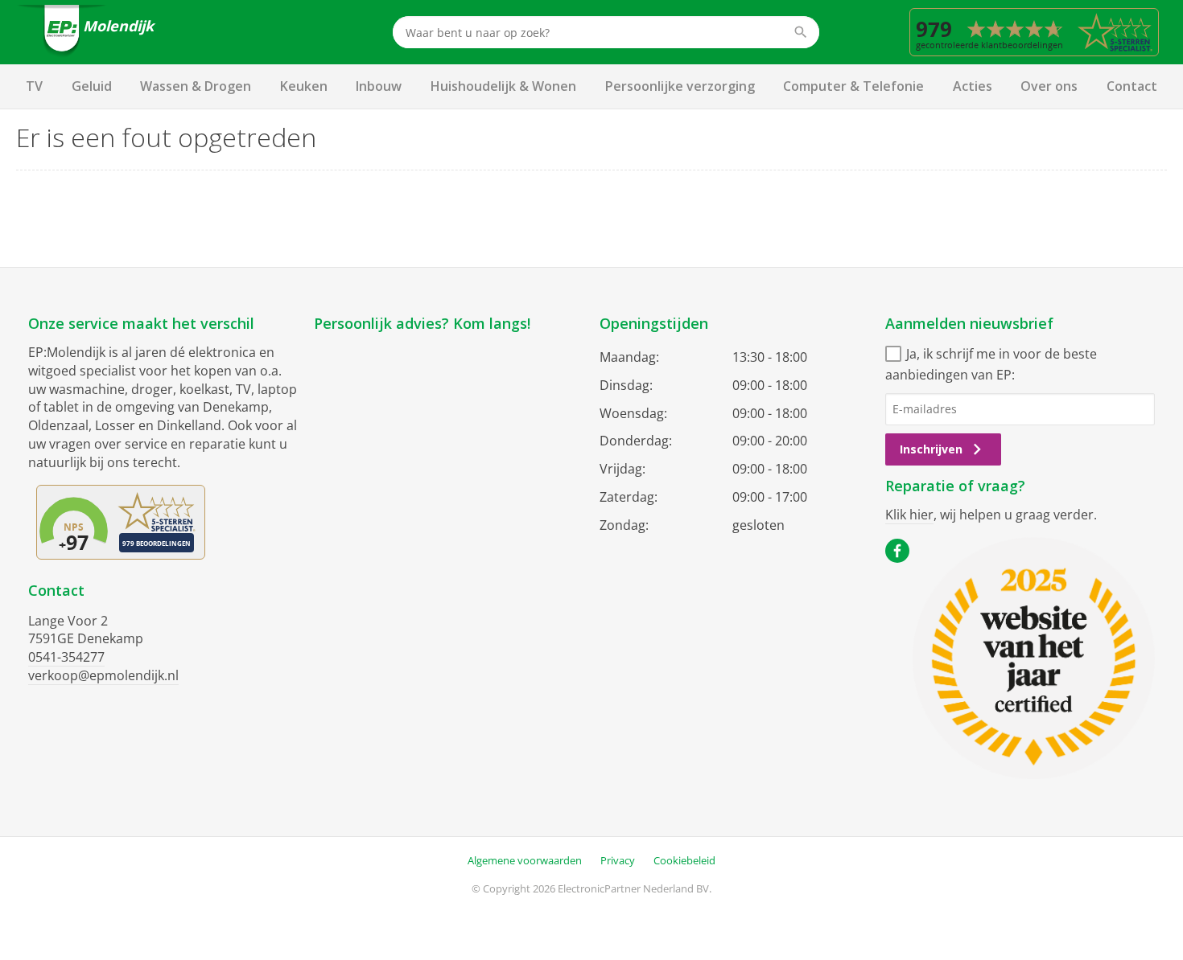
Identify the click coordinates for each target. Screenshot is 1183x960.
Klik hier (909, 514)
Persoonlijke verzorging (680, 86)
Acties (972, 86)
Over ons (1049, 86)
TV (34, 86)
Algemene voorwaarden (525, 860)
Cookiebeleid (684, 860)
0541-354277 (66, 657)
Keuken (304, 86)
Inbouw (379, 86)
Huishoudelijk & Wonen (503, 86)
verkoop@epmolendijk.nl (103, 675)
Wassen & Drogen (195, 86)
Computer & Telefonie (853, 86)
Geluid (92, 86)
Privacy (617, 860)
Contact (1132, 86)
